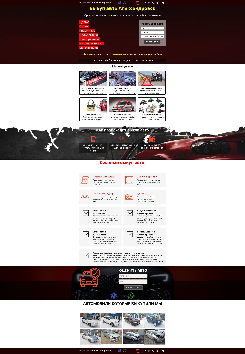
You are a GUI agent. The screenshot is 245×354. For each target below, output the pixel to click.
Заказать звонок (133, 287)
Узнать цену (152, 41)
